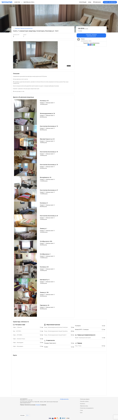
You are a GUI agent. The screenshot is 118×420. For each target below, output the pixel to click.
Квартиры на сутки (29, 2)
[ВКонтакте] (88, 45)
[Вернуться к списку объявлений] (13, 28)
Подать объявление (110, 2)
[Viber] (90, 45)
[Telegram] (92, 45)
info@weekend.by (64, 399)
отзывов (38, 404)
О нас (81, 410)
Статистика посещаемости (86, 408)
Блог (81, 412)
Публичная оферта (84, 399)
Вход (89, 2)
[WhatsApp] (94, 45)
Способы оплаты (84, 401)
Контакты (82, 403)
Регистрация (82, 2)
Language (22, 415)
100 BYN (83, 28)
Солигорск (17, 2)
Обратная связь (84, 406)
